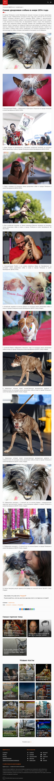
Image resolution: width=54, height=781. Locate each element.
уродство (20, 604)
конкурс (8, 604)
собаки (14, 604)
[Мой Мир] (24, 609)
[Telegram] (34, 609)
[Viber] (30, 609)
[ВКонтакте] (20, 609)
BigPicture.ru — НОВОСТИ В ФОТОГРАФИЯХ (13, 766)
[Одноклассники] (22, 609)
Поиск (46, 2)
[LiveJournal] (28, 609)
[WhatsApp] (32, 609)
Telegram (23, 595)
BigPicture (12, 7)
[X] (26, 609)
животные (19, 7)
